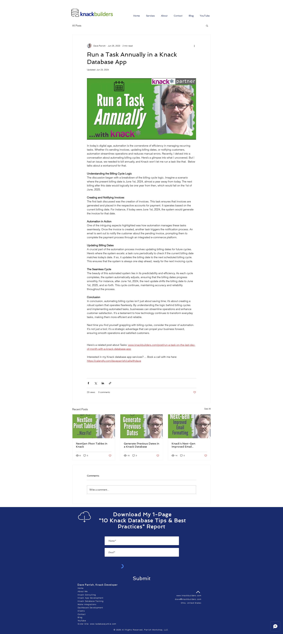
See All (207, 408)
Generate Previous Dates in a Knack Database (141, 445)
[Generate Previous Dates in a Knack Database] (141, 426)
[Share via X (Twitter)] (95, 383)
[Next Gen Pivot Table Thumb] (93, 426)
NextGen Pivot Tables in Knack (91, 445)
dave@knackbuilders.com (188, 599)
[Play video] (141, 109)
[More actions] (194, 46)
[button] (207, 25)
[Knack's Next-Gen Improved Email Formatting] (189, 426)
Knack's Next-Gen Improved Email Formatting (183, 445)
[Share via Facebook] (88, 383)
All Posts (76, 25)
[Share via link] (110, 383)
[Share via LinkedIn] (102, 383)
